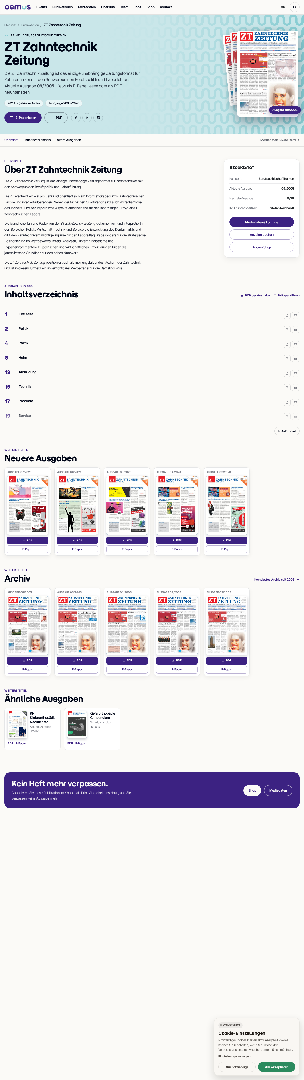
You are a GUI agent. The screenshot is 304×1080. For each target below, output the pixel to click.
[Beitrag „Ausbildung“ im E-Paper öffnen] (295, 373)
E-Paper (35, 550)
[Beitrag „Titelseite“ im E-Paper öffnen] (295, 315)
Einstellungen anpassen (234, 1056)
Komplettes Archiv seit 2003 (274, 579)
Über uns (108, 7)
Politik (23, 328)
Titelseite (26, 314)
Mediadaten (87, 7)
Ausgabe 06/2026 (69, 472)
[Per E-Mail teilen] (98, 117)
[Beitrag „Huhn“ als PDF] (287, 358)
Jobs (137, 7)
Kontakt (166, 7)
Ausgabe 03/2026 (219, 472)
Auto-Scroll (288, 431)
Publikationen (62, 7)
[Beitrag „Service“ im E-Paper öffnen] (295, 416)
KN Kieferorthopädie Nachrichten (42, 717)
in (87, 117)
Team (124, 7)
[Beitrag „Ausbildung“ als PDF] (287, 373)
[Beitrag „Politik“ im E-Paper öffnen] (295, 329)
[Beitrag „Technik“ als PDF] (287, 387)
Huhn (23, 357)
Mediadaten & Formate (261, 222)
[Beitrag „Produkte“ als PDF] (287, 402)
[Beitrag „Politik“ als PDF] (287, 329)
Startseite (10, 25)
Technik (25, 386)
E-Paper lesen (26, 118)
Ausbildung (27, 372)
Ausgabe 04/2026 (169, 472)
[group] (152, 366)
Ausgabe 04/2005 (119, 592)
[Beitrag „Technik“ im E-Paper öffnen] (295, 387)
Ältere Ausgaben (69, 140)
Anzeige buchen (262, 234)
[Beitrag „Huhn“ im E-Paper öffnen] (295, 358)
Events (41, 7)
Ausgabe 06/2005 (19, 592)
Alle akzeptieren (276, 1067)
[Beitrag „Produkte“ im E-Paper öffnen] (295, 402)
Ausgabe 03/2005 (169, 592)
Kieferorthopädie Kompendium (102, 715)
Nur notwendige (237, 1067)
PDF (59, 118)
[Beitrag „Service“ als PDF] (287, 416)
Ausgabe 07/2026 (19, 472)
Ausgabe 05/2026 (119, 472)
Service (25, 415)
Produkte (26, 401)
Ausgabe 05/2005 (69, 592)
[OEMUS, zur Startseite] (17, 7)
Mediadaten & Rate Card (280, 140)
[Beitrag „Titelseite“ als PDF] (287, 315)
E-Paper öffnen (289, 295)
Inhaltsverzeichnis (38, 140)
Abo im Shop (262, 247)
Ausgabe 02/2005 (219, 592)
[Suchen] (295, 7)
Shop (151, 7)
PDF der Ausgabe (257, 295)
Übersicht (11, 140)
